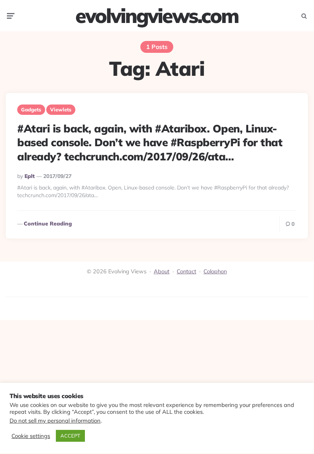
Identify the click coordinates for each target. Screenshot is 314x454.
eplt (29, 176)
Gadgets (31, 109)
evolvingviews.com (156, 16)
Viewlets (61, 109)
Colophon (215, 271)
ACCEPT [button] (70, 436)
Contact (186, 271)
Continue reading (48, 223)
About (161, 271)
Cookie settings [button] (30, 436)
